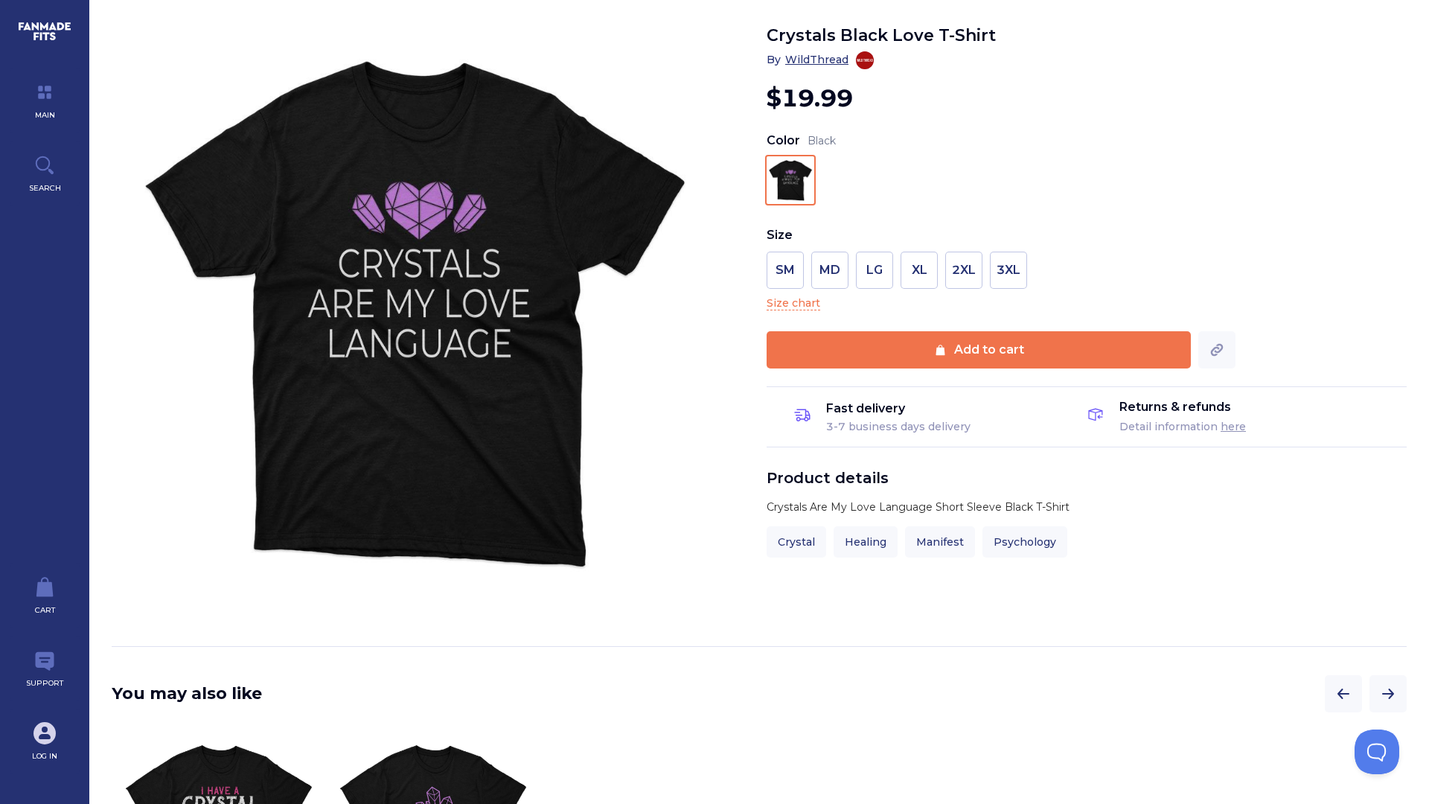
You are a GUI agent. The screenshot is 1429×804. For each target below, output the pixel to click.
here (1233, 426)
